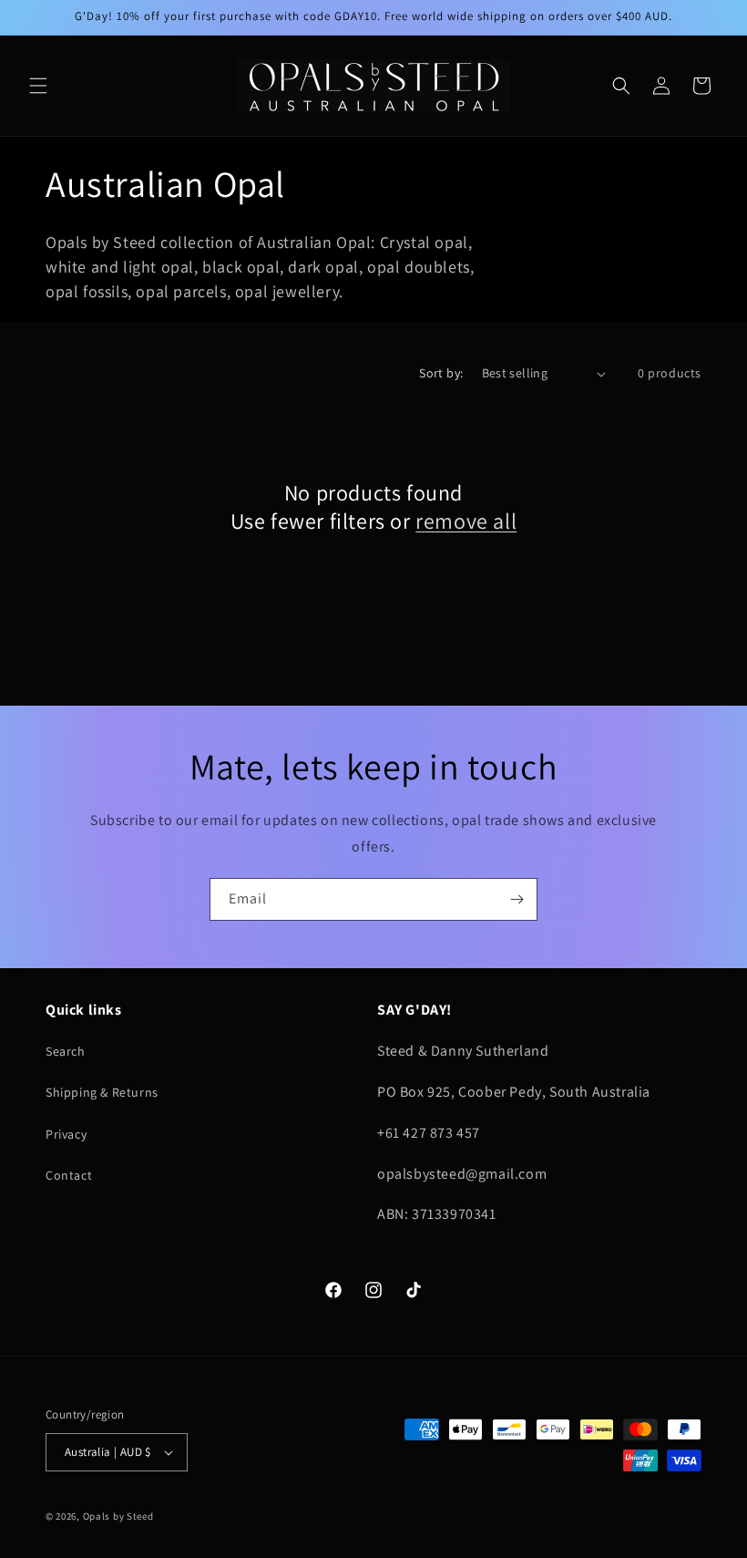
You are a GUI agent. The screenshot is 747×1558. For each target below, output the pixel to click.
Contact (69, 1175)
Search (66, 1051)
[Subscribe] (516, 899)
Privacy (66, 1134)
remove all (466, 521)
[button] (38, 86)
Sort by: (441, 373)
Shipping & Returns (102, 1092)
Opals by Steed (118, 1516)
